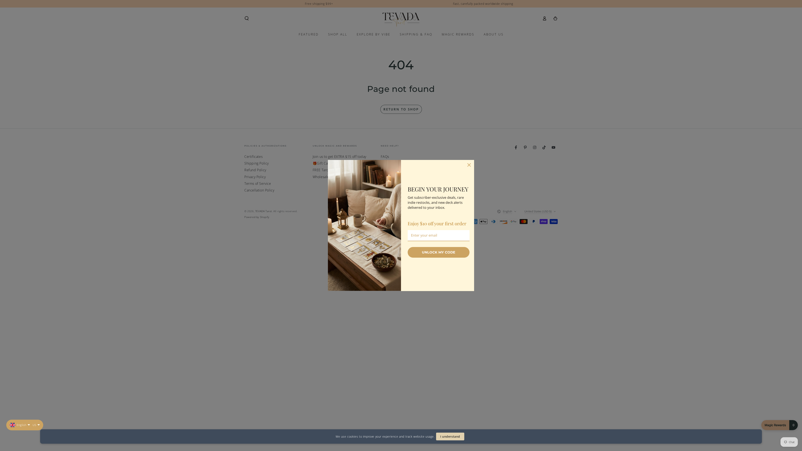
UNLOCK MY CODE (438, 252)
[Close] (469, 165)
